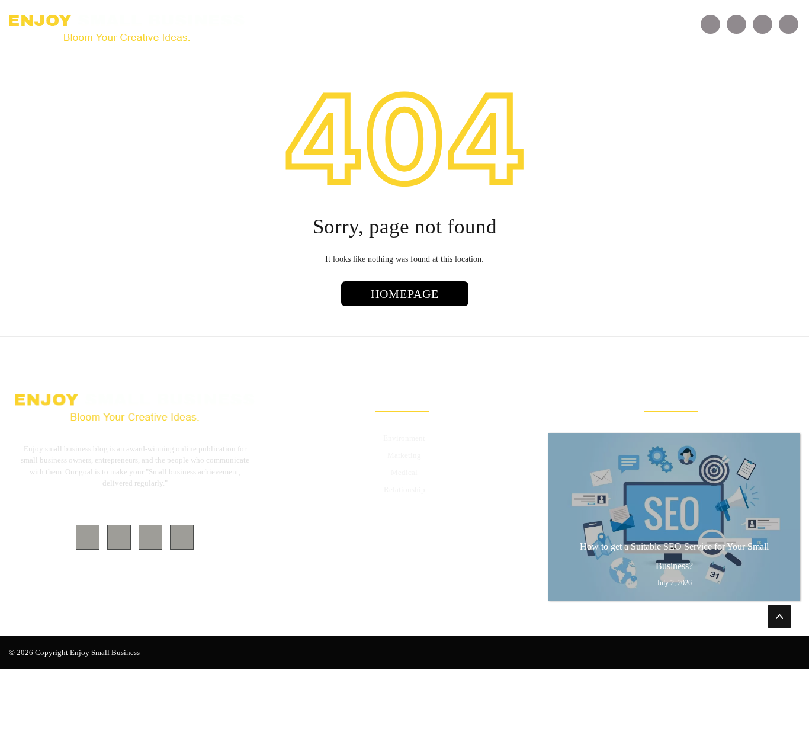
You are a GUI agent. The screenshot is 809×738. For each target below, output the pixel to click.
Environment (404, 438)
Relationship (404, 489)
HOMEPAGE (405, 293)
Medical (404, 472)
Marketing (404, 455)
